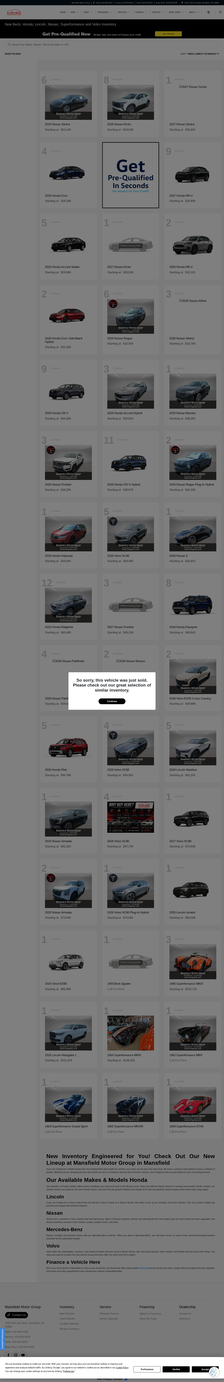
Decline (176, 1369)
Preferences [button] (68, 1371)
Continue (112, 701)
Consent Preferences (2, 1339)
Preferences (147, 1369)
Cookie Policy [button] (122, 1367)
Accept (205, 1369)
